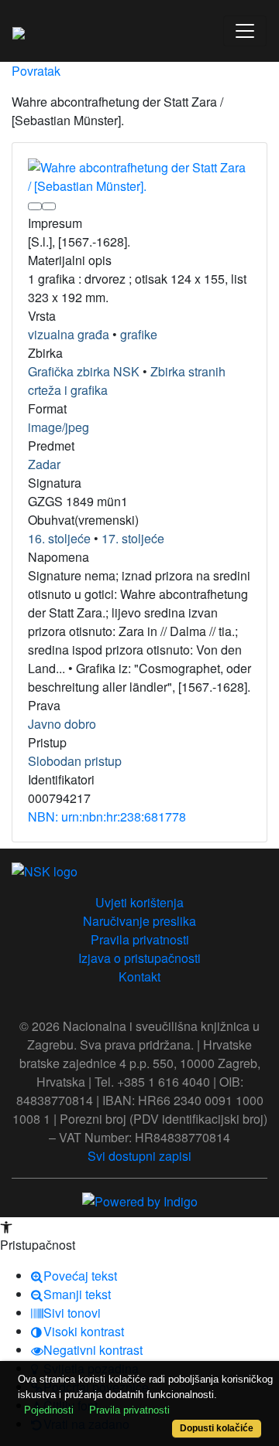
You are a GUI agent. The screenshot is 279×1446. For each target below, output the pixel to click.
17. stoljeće (133, 538)
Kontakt (139, 976)
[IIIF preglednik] (35, 206)
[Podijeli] (49, 206)
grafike (138, 334)
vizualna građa (68, 334)
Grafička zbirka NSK (84, 371)
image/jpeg (58, 427)
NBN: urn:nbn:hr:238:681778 (107, 816)
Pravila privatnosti (140, 939)
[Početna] (18, 30)
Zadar (44, 464)
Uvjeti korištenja (139, 902)
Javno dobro (62, 724)
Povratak (36, 71)
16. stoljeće (59, 538)
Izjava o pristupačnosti (139, 958)
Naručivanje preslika (139, 921)
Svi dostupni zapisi (139, 1156)
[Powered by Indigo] (140, 1200)
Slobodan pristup (75, 761)
